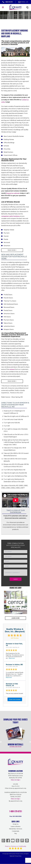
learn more (15, 618)
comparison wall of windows (10, 216)
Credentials (15, 831)
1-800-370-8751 (9, 2)
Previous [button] (1, 609)
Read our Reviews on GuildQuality (15, 846)
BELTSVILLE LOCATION (15, 773)
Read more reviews (15, 699)
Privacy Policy (18, 856)
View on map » (15, 780)
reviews (11, 369)
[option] (15, 602)
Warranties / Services (15, 829)
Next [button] (29, 609)
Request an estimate (13, 193)
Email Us (24, 2)
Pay (15, 833)
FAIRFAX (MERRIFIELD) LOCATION (15, 792)
